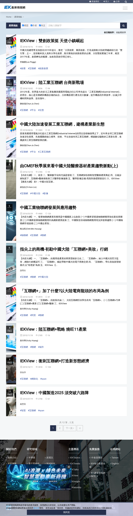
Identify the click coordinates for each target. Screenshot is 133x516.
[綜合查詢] (126, 1)
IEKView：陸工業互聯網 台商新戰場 (52, 82)
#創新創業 (43, 68)
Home (8, 17)
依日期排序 (109, 32)
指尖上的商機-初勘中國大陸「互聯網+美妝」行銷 (64, 249)
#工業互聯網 (44, 151)
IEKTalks (74, 469)
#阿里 (33, 315)
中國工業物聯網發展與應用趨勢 (48, 207)
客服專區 (95, 1)
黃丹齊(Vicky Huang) (29, 309)
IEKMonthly (75, 487)
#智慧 (23, 410)
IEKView (74, 475)
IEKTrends (75, 463)
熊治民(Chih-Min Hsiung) (30, 229)
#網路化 (34, 378)
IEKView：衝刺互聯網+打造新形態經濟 (54, 361)
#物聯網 (24, 235)
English (115, 463)
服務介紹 (12, 457)
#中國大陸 (35, 193)
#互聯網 (32, 68)
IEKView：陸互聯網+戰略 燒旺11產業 (53, 329)
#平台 (33, 110)
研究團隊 (12, 463)
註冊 (118, 1)
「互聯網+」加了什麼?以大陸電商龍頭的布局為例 (64, 291)
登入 (107, 1)
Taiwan (115, 457)
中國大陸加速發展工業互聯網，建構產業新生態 (62, 124)
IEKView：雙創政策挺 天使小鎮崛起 (52, 40)
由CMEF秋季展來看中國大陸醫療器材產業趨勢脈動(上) (69, 166)
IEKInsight (75, 481)
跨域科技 (50, 463)
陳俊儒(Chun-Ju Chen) (29, 104)
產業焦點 (18, 17)
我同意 (66, 512)
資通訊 (49, 457)
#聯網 (43, 235)
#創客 (23, 68)
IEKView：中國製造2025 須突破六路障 (54, 392)
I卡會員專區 (96, 457)
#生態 (41, 110)
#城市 (41, 347)
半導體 (31, 457)
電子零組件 (33, 463)
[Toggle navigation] (125, 8)
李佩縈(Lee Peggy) (28, 62)
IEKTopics (75, 457)
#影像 (45, 193)
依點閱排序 (121, 32)
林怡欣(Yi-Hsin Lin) (28, 187)
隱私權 (36, 508)
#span (43, 378)
